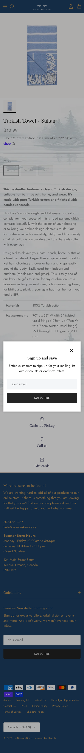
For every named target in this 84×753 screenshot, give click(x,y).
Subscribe (42, 398)
